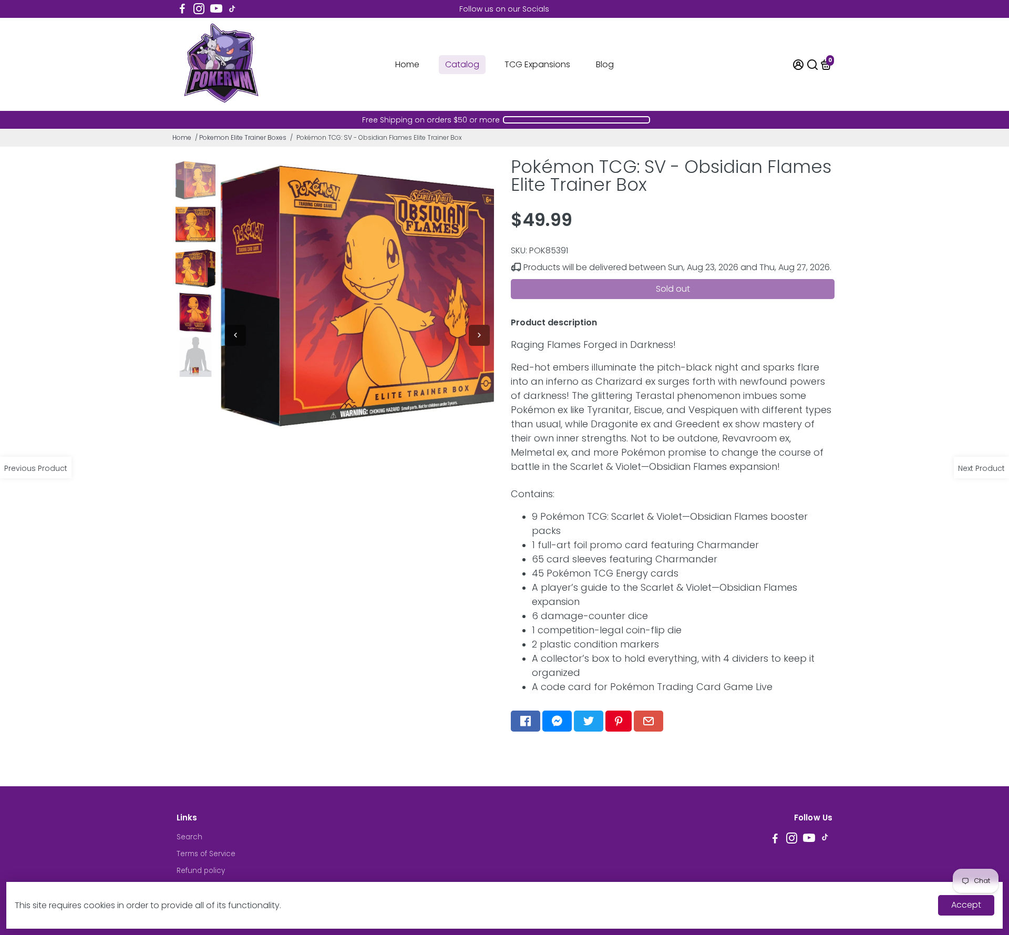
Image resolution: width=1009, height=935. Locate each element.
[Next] (479, 335)
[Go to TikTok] (232, 9)
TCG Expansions (537, 64)
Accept (966, 905)
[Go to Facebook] (182, 9)
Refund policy (201, 871)
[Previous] (235, 335)
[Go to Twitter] (588, 721)
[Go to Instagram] (198, 9)
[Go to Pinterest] (618, 721)
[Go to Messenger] (557, 721)
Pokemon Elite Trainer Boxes (242, 137)
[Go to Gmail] (648, 721)
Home (407, 64)
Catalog (462, 64)
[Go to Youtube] (216, 9)
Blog (605, 64)
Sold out (673, 289)
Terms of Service (206, 854)
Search (189, 837)
